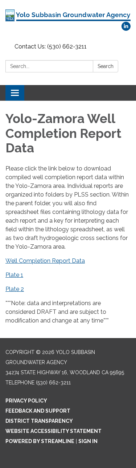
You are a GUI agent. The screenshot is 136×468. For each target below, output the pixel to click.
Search (106, 66)
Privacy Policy (26, 401)
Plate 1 (14, 274)
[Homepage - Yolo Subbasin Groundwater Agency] (68, 14)
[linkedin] (126, 28)
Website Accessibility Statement (53, 431)
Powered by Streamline (39, 441)
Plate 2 (14, 289)
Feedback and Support (37, 411)
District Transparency (39, 421)
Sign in (88, 441)
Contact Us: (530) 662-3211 (51, 46)
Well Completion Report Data (45, 260)
